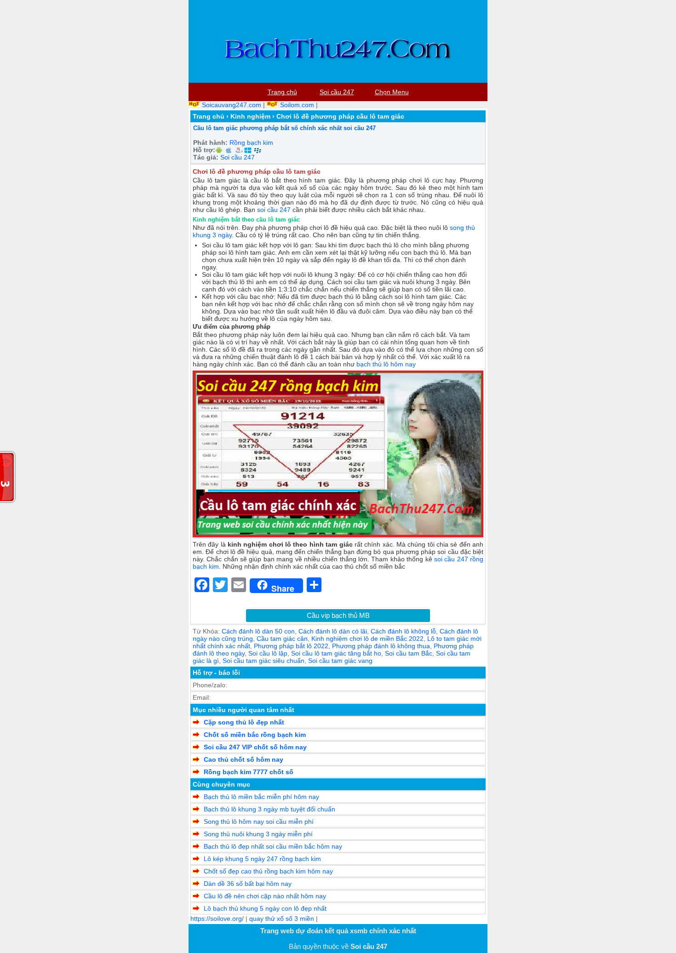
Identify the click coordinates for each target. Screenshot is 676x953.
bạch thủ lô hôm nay (386, 364)
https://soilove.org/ (217, 918)
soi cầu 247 (274, 209)
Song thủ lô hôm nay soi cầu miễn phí (259, 821)
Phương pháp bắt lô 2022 (291, 646)
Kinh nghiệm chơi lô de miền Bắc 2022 (367, 638)
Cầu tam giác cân (282, 638)
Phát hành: (210, 142)
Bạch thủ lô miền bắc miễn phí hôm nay (261, 796)
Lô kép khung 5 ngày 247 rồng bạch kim (262, 858)
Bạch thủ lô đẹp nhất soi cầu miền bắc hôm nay (273, 846)
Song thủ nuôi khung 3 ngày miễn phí (258, 834)
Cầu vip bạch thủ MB (338, 615)
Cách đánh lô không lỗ (403, 631)
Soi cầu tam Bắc (408, 653)
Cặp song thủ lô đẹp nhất (244, 722)
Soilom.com (297, 104)
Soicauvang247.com (231, 104)
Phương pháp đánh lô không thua (381, 646)
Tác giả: (205, 157)
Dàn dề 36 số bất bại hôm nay (248, 883)
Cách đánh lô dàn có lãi (332, 631)
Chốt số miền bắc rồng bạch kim (255, 734)
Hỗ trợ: (204, 150)
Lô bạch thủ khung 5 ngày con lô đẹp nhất (265, 908)
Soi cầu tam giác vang (340, 660)
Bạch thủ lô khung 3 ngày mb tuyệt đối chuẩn (269, 809)
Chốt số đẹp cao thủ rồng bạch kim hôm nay (268, 871)
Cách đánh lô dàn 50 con (258, 631)
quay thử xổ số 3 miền (281, 918)
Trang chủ (208, 116)
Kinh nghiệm (250, 116)
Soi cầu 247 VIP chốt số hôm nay (255, 747)
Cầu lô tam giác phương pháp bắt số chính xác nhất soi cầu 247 (284, 128)
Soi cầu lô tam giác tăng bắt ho (336, 653)
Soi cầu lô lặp (267, 653)
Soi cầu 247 (237, 157)
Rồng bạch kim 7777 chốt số (248, 772)
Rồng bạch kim (251, 142)
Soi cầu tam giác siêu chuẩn (263, 660)
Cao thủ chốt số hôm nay (243, 759)
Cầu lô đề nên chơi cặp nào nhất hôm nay (265, 896)
